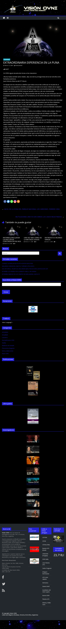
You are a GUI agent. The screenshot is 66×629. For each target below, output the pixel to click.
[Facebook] (4, 201)
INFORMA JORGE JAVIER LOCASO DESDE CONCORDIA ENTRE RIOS (12, 239)
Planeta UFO (45, 599)
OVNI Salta (45, 559)
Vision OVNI (5, 353)
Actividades (5, 332)
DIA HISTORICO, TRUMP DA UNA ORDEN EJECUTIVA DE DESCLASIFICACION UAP (25, 269)
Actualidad (6, 59)
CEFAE (44, 541)
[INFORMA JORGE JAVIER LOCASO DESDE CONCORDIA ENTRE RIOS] (12, 226)
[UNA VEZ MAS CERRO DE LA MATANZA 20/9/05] (33, 226)
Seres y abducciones (7, 351)
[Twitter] (8, 201)
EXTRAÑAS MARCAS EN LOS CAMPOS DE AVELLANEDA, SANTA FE (21, 274)
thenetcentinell (18, 65)
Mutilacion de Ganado (8, 345)
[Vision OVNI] (4, 18)
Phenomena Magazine (8, 348)
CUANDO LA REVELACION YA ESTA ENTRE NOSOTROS (17, 263)
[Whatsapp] (11, 201)
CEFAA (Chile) (46, 545)
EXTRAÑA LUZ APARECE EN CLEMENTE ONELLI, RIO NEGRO (19, 271)
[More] (18, 201)
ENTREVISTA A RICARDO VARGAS (53, 239)
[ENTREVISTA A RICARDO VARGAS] (54, 226)
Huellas (4, 343)
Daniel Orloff (45, 586)
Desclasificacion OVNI (8, 340)
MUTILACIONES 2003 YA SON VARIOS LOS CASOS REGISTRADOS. (39, 217)
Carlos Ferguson (46, 568)
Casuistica (5, 337)
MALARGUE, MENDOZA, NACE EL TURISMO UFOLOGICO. (18, 266)
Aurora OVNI (45, 595)
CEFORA (44, 537)
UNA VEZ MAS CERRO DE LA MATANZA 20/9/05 (33, 239)
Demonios (45, 583)
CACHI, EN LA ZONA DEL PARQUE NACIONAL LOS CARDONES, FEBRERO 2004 (30, 209)
